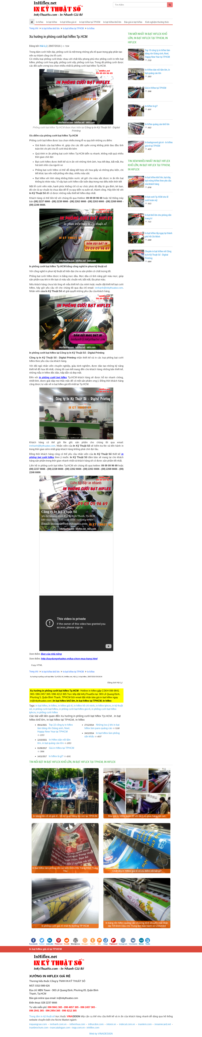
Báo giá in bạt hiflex (133, 21)
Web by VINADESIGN (101, 1033)
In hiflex (39, 21)
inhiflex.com (93, 1027)
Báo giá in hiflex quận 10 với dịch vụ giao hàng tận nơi (136, 816)
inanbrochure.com (38, 1027)
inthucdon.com (96, 1024)
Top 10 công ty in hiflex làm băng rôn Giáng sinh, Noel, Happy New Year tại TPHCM (55, 728)
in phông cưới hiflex (47, 712)
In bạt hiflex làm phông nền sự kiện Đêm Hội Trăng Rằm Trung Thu (65, 869)
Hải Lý (43, 46)
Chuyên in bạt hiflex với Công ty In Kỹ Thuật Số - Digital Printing (158, 255)
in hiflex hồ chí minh (84, 705)
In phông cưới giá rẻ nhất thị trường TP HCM (65, 926)
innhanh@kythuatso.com (42, 446)
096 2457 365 (87, 1007)
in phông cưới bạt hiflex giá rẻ (74, 709)
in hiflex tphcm (103, 705)
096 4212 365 (69, 1010)
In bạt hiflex (51, 21)
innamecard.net (163, 1024)
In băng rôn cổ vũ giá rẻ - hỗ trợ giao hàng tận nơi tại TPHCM (65, 816)
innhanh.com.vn (58, 1024)
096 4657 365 (71, 1007)
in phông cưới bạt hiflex (53, 377)
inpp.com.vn (78, 1027)
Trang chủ (33, 28)
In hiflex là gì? (56, 756)
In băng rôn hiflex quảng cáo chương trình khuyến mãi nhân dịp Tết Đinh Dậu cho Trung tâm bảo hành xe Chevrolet (137, 924)
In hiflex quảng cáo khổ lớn (157, 124)
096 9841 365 (55, 1007)
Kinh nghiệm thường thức (157, 21)
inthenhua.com (77, 1024)
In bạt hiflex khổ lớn (112, 21)
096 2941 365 (36, 1010)
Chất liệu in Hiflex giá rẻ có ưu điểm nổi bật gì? (136, 871)
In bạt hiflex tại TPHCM (89, 21)
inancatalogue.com (60, 1027)
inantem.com (145, 1024)
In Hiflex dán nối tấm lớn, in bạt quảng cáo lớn (157, 71)
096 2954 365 (53, 1010)
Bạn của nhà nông (51, 654)
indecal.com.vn (127, 1024)
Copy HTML (36, 665)
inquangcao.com (38, 1024)
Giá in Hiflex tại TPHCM (61, 748)
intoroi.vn (111, 1024)
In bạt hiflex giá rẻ (68, 21)
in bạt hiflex (41, 705)
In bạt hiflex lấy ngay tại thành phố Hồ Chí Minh (158, 234)
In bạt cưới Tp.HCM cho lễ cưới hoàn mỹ (156, 198)
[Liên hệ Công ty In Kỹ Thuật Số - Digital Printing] (76, 235)
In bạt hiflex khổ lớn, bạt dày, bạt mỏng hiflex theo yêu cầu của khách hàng (158, 181)
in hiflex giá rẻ (65, 705)
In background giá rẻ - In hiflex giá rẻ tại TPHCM (159, 144)
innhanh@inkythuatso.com (109, 288)
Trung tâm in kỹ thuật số (42, 1016)
